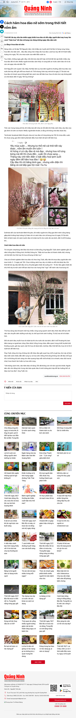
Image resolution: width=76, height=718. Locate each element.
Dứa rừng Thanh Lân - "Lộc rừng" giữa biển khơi (45, 455)
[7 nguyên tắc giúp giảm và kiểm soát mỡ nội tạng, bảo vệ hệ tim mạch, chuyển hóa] (64, 712)
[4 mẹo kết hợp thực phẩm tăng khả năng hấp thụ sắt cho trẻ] (64, 489)
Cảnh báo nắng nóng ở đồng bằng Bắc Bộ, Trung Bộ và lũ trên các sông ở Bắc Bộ (64, 601)
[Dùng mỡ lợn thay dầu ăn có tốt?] (11, 614)
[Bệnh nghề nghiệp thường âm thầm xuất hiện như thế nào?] (29, 489)
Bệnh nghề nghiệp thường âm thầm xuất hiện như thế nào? (28, 499)
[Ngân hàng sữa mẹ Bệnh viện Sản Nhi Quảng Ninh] (29, 446)
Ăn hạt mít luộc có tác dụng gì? (10, 647)
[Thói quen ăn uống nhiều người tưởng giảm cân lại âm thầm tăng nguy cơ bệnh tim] (29, 614)
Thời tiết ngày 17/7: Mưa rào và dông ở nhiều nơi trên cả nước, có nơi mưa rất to (11, 699)
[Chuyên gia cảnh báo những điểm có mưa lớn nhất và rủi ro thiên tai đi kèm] (46, 664)
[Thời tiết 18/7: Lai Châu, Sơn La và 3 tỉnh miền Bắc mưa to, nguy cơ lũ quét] (64, 639)
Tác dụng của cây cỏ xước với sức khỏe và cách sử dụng (28, 600)
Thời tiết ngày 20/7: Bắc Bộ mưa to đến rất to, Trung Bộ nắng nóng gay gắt (11, 600)
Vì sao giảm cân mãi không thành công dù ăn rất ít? (29, 673)
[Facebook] (48, 2)
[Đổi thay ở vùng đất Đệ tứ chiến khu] (64, 421)
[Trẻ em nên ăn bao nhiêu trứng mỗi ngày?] (29, 564)
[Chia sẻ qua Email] (2, 31)
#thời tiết (10, 381)
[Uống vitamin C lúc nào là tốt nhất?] (29, 687)
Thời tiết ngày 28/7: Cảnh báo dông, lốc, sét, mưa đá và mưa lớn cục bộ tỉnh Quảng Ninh (11, 501)
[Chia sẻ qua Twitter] (2, 27)
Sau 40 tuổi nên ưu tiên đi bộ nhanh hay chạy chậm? (11, 673)
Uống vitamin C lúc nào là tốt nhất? (29, 695)
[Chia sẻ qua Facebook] (2, 22)
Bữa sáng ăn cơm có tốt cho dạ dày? (64, 622)
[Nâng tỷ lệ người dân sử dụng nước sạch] (11, 564)
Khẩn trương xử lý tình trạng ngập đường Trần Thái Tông (28, 477)
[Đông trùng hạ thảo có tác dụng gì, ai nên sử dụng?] (46, 639)
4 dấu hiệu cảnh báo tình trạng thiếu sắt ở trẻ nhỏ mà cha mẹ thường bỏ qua (11, 548)
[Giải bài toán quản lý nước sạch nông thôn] (29, 421)
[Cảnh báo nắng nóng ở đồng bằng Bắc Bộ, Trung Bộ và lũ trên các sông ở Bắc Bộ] (64, 589)
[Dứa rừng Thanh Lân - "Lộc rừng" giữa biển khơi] (46, 446)
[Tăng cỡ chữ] (2, 46)
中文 (60, 2)
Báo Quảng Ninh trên (55, 33)
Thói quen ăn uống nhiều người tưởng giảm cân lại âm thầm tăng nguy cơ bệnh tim (29, 626)
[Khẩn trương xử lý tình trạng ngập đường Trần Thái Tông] (29, 466)
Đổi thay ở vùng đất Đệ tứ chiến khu (64, 429)
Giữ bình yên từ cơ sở (63, 454)
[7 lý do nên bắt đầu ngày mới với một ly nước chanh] (64, 664)
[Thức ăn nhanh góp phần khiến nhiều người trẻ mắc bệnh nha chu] (46, 564)
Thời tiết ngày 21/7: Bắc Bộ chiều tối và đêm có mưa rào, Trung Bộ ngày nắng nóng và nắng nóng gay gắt (46, 549)
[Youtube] (51, 2)
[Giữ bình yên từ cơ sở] (64, 446)
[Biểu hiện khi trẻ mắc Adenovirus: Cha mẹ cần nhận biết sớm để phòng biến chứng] (64, 564)
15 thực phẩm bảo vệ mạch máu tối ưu (46, 497)
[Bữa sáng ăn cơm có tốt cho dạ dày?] (64, 614)
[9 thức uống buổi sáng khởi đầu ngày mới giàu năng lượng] (46, 712)
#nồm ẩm (19, 381)
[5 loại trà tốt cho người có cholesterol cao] (64, 514)
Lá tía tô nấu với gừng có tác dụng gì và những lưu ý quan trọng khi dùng (28, 651)
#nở (37, 381)
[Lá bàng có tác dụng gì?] (46, 589)
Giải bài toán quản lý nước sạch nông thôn (28, 430)
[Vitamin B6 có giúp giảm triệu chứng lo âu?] (46, 514)
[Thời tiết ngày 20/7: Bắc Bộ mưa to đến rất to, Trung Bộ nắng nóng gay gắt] (11, 589)
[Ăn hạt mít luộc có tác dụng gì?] (11, 639)
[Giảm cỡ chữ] (2, 51)
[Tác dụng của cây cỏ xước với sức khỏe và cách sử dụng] (29, 589)
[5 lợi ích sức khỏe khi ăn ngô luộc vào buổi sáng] (11, 514)
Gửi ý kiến (67, 403)
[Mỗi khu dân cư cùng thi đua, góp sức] (64, 466)
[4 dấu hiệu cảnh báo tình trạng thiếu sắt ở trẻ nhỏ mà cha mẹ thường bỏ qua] (11, 536)
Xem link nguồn (64, 376)
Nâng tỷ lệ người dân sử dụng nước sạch (11, 573)
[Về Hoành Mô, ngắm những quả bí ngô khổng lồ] (11, 466)
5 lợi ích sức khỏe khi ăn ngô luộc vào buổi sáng (11, 523)
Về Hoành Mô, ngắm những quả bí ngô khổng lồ (11, 475)
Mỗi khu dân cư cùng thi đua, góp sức (63, 475)
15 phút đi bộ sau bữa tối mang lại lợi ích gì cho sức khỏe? (64, 547)
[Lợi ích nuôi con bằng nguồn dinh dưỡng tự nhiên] (11, 446)
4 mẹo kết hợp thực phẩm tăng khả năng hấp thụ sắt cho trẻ (64, 499)
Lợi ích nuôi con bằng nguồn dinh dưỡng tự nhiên (10, 455)
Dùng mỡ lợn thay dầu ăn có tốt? (10, 622)
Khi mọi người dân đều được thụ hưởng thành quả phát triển (46, 477)
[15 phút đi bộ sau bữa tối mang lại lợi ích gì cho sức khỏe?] (64, 536)
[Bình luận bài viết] (2, 57)
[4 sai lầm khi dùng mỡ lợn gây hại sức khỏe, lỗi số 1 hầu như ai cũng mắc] (64, 687)
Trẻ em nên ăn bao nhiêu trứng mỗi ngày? (28, 573)
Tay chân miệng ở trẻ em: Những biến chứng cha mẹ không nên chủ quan (46, 699)
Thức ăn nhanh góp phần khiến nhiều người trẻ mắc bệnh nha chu (46, 574)
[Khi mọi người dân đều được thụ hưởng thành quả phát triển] (46, 466)
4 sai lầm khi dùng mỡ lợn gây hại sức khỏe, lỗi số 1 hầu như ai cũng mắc (64, 697)
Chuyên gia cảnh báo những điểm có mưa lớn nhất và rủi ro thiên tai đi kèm (46, 675)
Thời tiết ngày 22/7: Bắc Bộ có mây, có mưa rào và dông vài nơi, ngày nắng (29, 524)
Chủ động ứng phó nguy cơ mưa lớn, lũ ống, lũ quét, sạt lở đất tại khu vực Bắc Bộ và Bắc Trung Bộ (11, 433)
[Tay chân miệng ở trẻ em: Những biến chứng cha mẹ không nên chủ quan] (46, 687)
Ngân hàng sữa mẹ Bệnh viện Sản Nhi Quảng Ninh (29, 455)
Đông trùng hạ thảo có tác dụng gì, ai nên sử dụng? (46, 648)
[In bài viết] (2, 41)
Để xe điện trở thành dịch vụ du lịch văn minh (45, 430)
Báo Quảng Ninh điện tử (38, 10)
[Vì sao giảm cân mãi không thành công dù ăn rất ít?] (29, 664)
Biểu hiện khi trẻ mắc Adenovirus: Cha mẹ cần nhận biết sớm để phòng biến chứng (64, 576)
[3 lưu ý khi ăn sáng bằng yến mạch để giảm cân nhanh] (11, 712)
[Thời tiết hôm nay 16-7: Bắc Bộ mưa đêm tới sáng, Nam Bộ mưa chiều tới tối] (29, 712)
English (55, 2)
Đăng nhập (70, 2)
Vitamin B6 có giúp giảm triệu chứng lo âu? (46, 523)
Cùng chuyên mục (14, 413)
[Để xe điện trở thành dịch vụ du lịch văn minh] (46, 421)
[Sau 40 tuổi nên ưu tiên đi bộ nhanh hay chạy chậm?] (11, 664)
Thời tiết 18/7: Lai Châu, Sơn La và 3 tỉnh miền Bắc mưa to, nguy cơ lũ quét (64, 650)
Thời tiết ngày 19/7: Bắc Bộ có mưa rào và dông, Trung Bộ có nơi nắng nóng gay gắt (46, 626)
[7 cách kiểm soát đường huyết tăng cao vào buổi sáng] (29, 536)
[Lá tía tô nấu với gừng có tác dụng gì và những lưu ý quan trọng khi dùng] (29, 639)
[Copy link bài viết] (2, 36)
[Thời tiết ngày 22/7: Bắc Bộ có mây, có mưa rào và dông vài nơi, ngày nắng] (29, 514)
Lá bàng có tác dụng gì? (45, 597)
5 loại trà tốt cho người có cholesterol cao (63, 523)
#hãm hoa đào (28, 381)
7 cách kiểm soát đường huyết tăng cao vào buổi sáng (28, 545)
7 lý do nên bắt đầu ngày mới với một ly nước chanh (64, 673)
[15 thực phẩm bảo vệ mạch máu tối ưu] (46, 489)
